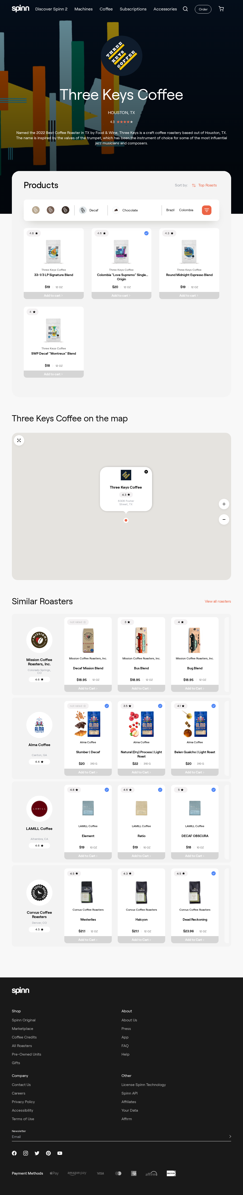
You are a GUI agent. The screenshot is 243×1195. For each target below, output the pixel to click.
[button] (185, 8)
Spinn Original (24, 1020)
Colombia (186, 210)
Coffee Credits (24, 1037)
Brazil (170, 210)
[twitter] (37, 1153)
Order (203, 9)
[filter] (206, 210)
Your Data (130, 1110)
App (125, 1037)
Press (126, 1029)
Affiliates (129, 1102)
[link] (221, 9)
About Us (129, 1020)
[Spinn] (20, 9)
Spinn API (130, 1093)
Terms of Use (23, 1119)
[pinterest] (48, 1153)
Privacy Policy (23, 1102)
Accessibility (22, 1110)
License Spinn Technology (144, 1085)
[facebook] (14, 1153)
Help (126, 1054)
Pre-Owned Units (26, 1054)
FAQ (125, 1046)
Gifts (16, 1063)
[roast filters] (51, 210)
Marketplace (22, 1029)
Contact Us (21, 1085)
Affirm (127, 1119)
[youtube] (59, 1153)
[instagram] (25, 1153)
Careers (18, 1093)
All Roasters (22, 1046)
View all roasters (218, 601)
